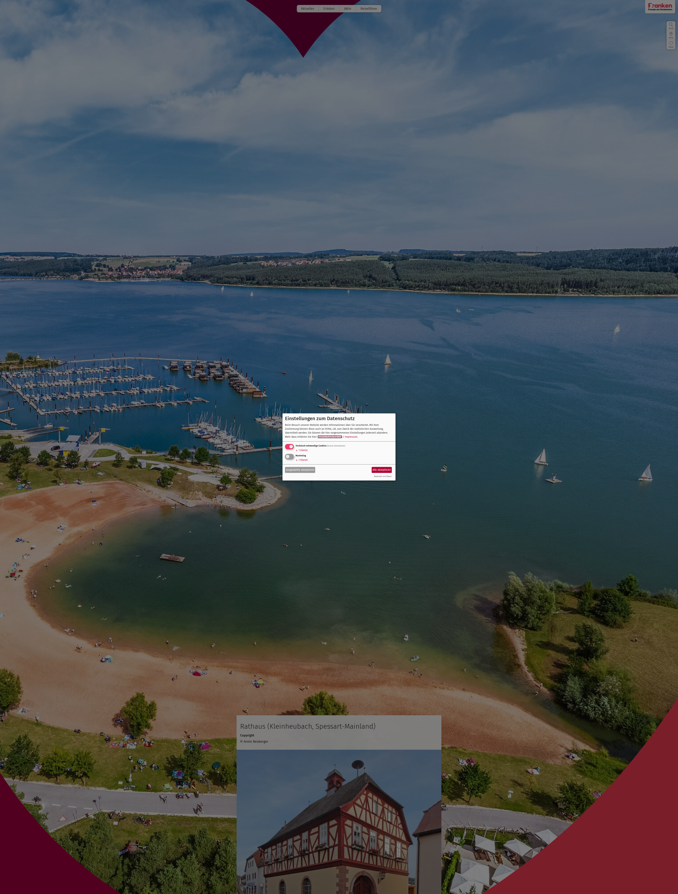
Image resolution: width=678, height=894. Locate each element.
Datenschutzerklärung (330, 436)
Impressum (351, 436)
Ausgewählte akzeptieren (300, 469)
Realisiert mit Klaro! (383, 476)
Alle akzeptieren (382, 469)
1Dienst (302, 450)
